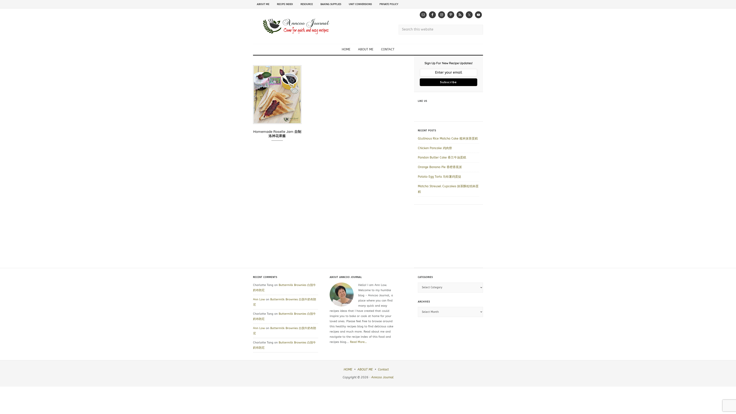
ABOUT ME (365, 369)
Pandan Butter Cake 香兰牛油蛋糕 (442, 157)
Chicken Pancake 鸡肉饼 (435, 148)
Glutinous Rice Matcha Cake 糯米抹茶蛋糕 (448, 138)
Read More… (358, 342)
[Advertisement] (448, 236)
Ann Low (259, 299)
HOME (348, 369)
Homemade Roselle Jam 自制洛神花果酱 (277, 133)
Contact (383, 369)
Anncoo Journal (382, 377)
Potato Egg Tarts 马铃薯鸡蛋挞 (439, 176)
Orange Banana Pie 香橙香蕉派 (440, 167)
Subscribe (448, 82)
